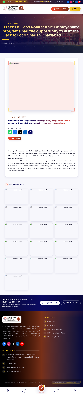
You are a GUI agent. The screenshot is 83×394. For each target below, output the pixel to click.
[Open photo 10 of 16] (16, 248)
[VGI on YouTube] (79, 2)
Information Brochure (54, 329)
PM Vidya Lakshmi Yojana (56, 333)
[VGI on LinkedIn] (76, 2)
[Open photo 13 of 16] (16, 265)
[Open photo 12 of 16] (66, 248)
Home (4, 44)
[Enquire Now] (41, 388)
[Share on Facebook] (15, 132)
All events (16, 138)
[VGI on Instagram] (71, 2)
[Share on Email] (30, 132)
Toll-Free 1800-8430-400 (15, 367)
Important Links (47, 2)
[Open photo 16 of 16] (16, 282)
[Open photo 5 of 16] (41, 213)
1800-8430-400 (72, 303)
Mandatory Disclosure (55, 337)
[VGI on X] (73, 2)
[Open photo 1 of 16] (16, 196)
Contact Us (60, 2)
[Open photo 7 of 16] (16, 231)
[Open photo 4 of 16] (16, 213)
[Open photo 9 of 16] (66, 231)
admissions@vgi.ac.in (13, 371)
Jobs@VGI (51, 325)
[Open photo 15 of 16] (66, 265)
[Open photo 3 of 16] (66, 196)
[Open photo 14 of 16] (41, 265)
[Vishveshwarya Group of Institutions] (13, 9)
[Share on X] (20, 132)
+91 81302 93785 (12, 363)
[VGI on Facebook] (68, 2)
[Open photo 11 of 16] (41, 248)
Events (11, 44)
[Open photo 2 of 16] (41, 196)
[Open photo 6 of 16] (66, 213)
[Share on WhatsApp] (10, 132)
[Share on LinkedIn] (25, 132)
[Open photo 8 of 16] (41, 231)
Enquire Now (50, 303)
